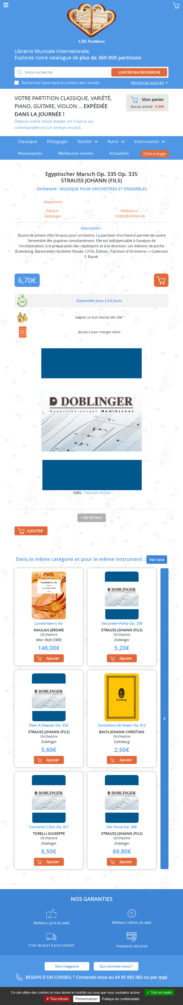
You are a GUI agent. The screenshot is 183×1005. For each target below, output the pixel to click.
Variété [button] (85, 141)
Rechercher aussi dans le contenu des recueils (61, 82)
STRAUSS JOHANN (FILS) (91, 180)
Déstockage (154, 154)
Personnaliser (86, 999)
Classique (27, 141)
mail (162, 977)
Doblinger (53, 216)
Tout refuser (59, 999)
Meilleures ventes (76, 153)
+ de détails (91, 517)
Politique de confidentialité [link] (120, 999)
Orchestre (47, 189)
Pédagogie (57, 141)
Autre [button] (113, 141)
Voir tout (156, 559)
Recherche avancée (147, 82)
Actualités (119, 153)
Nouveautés (30, 153)
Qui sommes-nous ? (116, 966)
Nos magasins (67, 966)
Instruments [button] (147, 141)
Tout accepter (161, 992)
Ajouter (161, 280)
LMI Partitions (91, 41)
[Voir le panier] (176, 5)
